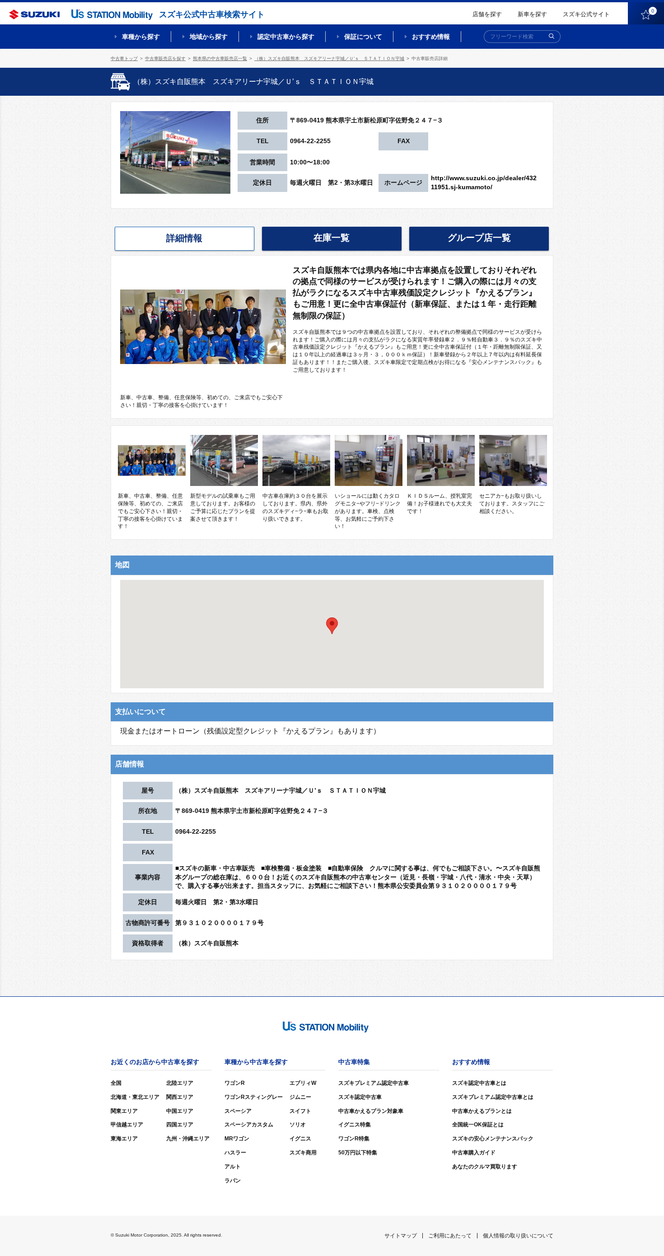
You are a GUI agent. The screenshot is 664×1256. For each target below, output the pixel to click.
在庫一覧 (331, 238)
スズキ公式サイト (586, 14)
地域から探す (209, 36)
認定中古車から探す (285, 36)
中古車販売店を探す (165, 58)
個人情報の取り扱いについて (518, 1236)
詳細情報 (184, 238)
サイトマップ (400, 1236)
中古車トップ (124, 58)
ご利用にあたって (450, 1236)
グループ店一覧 (479, 238)
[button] (332, 625)
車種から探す (141, 36)
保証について (363, 36)
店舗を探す (487, 14)
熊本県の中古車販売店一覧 (220, 58)
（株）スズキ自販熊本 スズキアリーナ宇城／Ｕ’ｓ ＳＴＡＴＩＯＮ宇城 (329, 58)
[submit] (551, 36)
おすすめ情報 (431, 36)
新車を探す (532, 14)
